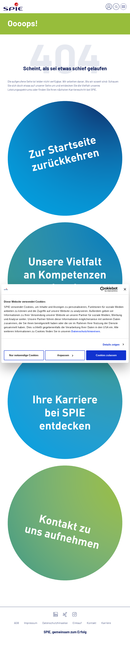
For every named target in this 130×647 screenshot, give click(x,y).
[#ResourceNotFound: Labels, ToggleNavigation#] (123, 6)
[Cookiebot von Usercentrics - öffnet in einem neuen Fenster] (102, 289)
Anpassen (63, 355)
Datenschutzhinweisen (85, 331)
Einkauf (77, 623)
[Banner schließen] (125, 289)
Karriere (106, 623)
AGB (16, 623)
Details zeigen (111, 344)
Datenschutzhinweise (55, 623)
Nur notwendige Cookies (23, 355)
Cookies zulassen (106, 355)
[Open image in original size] (65, 158)
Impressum (30, 623)
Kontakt (91, 623)
